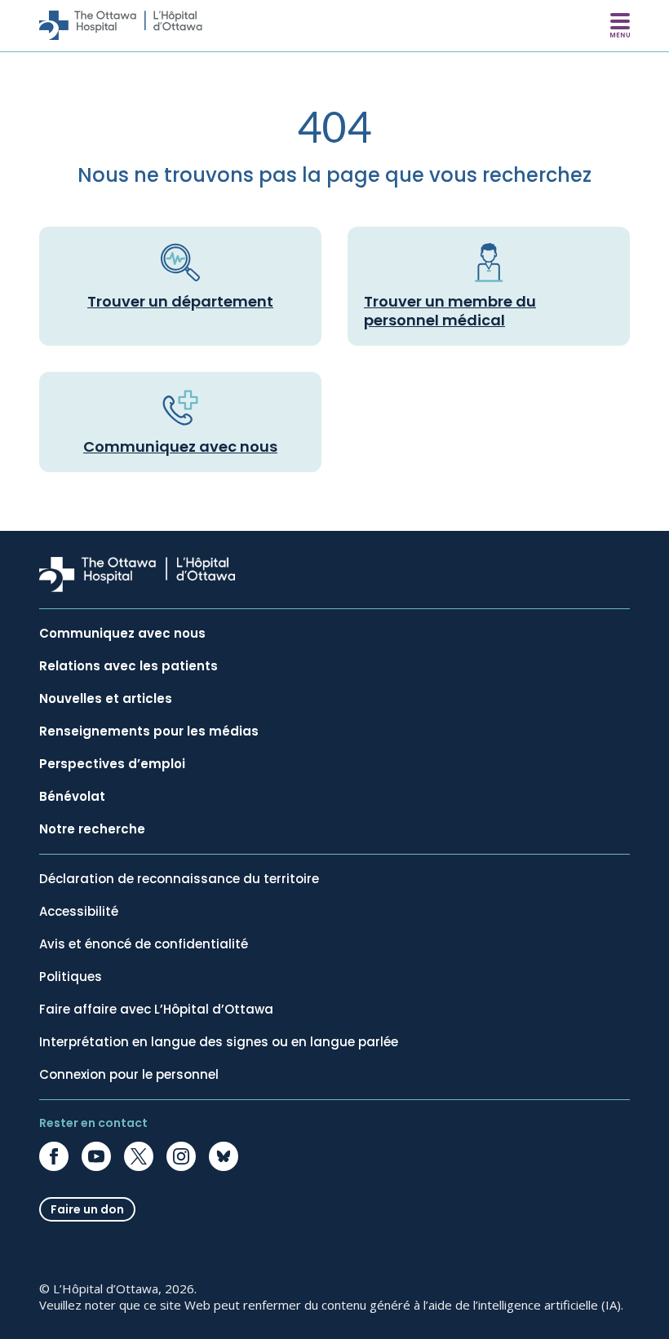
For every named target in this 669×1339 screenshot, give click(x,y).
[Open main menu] (620, 25)
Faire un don (87, 1209)
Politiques (70, 977)
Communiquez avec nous (180, 446)
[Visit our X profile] (138, 1156)
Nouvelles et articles (105, 699)
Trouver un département (180, 301)
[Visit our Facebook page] (54, 1156)
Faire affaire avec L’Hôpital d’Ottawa (156, 1009)
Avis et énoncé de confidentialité (143, 944)
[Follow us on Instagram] (181, 1156)
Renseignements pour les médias (149, 731)
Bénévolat (72, 797)
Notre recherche (92, 829)
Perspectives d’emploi (112, 764)
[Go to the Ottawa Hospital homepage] (120, 25)
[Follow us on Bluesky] (223, 1156)
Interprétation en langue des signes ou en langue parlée (218, 1042)
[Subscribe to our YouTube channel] (96, 1156)
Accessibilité (78, 912)
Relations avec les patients (128, 666)
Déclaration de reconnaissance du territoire (179, 879)
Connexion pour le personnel (129, 1075)
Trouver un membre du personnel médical (450, 310)
